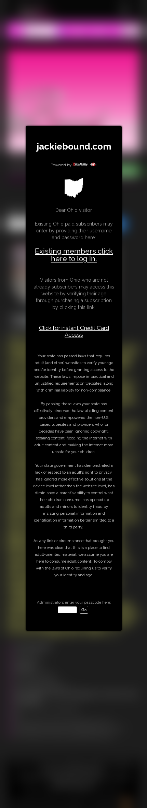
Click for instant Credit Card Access (74, 331)
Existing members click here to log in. (74, 255)
